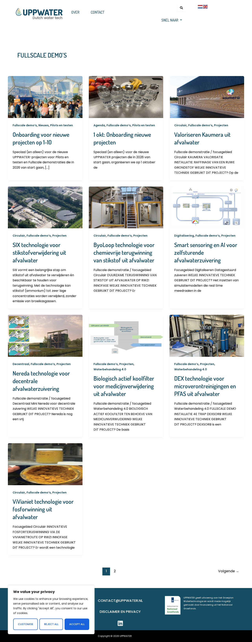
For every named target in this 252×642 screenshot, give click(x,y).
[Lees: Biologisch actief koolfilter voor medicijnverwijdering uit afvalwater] (126, 335)
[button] (171, 20)
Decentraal (21, 364)
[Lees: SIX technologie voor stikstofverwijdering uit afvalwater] (45, 207)
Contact (97, 12)
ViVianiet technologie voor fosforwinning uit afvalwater (43, 509)
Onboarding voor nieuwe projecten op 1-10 (41, 138)
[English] (205, 6)
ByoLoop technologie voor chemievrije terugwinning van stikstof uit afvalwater (124, 252)
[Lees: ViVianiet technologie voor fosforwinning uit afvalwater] (45, 464)
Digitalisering (184, 236)
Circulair (180, 125)
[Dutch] (200, 6)
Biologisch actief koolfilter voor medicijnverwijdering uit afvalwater (124, 385)
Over (75, 12)
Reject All (51, 624)
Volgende (228, 571)
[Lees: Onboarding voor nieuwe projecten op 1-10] (45, 97)
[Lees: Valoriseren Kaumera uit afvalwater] (207, 97)
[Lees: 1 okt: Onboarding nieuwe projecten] (126, 97)
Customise (25, 624)
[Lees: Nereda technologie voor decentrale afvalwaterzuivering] (45, 335)
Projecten (221, 125)
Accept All (77, 624)
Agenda (99, 125)
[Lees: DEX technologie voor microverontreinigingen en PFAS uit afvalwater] (207, 335)
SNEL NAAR (169, 20)
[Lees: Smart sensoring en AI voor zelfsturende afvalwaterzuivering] (207, 207)
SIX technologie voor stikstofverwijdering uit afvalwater (39, 252)
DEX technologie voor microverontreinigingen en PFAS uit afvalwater (205, 385)
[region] (51, 609)
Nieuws (43, 125)
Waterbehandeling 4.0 (110, 369)
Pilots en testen (61, 125)
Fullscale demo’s (25, 125)
